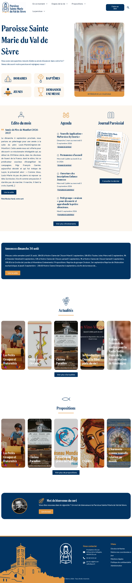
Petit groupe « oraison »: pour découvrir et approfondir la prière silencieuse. (69, 202)
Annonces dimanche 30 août (22, 248)
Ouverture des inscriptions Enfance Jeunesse (67, 176)
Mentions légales (117, 559)
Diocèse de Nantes (118, 549)
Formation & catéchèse (66, 190)
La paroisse (37, 11)
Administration (116, 566)
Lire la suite (13, 273)
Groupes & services (64, 147)
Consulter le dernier (110, 181)
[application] (46, 3)
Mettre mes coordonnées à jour (121, 553)
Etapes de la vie (58, 3)
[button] (115, 7)
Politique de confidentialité (121, 562)
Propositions (77, 3)
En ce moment (38, 3)
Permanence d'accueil (71, 155)
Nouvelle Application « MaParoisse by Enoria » (69, 135)
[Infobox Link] (16, 78)
